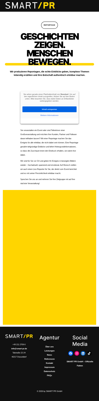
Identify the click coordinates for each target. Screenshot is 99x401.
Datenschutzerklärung (71, 276)
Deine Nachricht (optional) (60, 236)
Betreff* (53, 224)
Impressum (49, 367)
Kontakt (49, 363)
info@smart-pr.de (19, 348)
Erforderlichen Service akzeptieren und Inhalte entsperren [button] (72, 309)
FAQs (49, 375)
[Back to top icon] (85, 395)
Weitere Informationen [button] (49, 115)
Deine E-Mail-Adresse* (59, 213)
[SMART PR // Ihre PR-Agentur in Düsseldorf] (30, 6)
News (49, 355)
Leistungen (49, 351)
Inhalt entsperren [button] (49, 109)
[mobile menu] (89, 6)
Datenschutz (49, 371)
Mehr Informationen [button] (72, 295)
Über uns (49, 347)
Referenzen (49, 359)
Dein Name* (55, 201)
